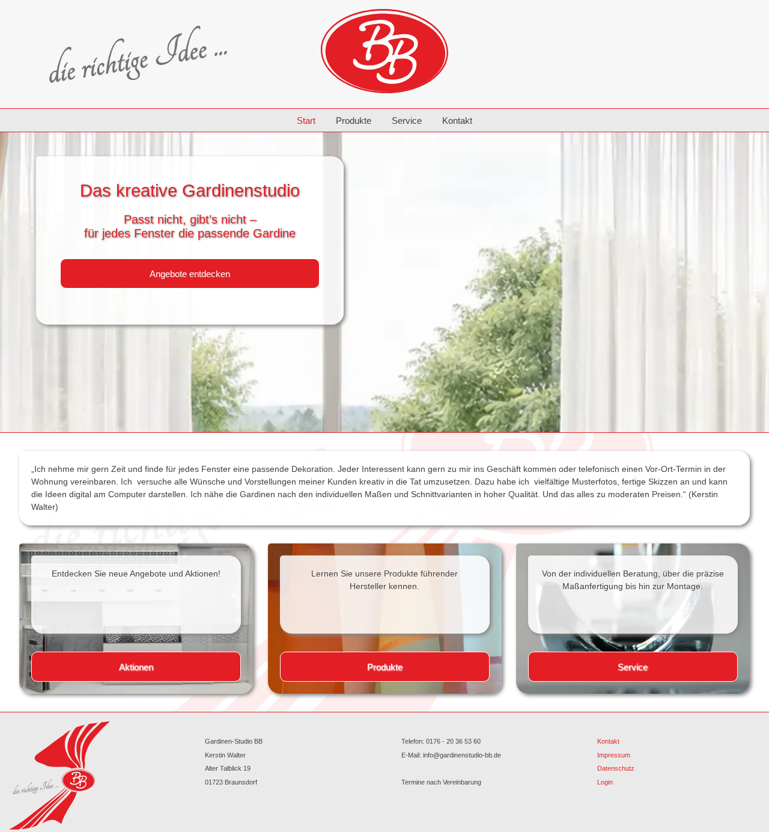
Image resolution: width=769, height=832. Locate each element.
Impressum (613, 755)
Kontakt (457, 120)
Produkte (353, 120)
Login (605, 782)
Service (407, 120)
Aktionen (136, 667)
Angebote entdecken (190, 274)
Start (306, 120)
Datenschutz (615, 768)
